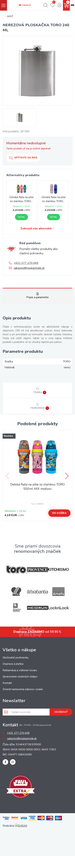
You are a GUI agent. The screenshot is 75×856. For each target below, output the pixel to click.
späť (10, 16)
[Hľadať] (45, 5)
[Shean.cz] (21, 825)
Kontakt (7, 683)
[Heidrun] (37, 607)
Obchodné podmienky (16, 657)
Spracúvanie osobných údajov (20, 676)
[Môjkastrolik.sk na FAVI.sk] (20, 787)
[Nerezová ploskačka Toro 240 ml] (37, 71)
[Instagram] (13, 762)
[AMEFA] (58, 591)
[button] (67, 476)
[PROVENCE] (37, 569)
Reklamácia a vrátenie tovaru (20, 670)
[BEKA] (16, 591)
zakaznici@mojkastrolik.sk (29, 268)
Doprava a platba (13, 664)
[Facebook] (5, 762)
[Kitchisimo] (58, 569)
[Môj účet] (59, 5)
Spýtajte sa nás (25, 157)
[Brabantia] (37, 592)
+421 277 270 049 (26, 263)
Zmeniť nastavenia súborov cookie (23, 689)
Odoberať (61, 712)
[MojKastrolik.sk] (24, 5)
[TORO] (16, 569)
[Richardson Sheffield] (16, 607)
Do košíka (59, 513)
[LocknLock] (58, 607)
